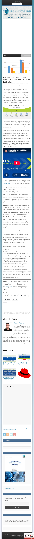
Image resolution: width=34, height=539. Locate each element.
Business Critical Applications (13, 312)
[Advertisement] (17, 36)
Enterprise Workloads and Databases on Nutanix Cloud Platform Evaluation (9, 378)
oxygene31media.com (19, 536)
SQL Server (27, 313)
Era (7, 313)
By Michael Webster (17, 17)
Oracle (13, 313)
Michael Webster (10, 83)
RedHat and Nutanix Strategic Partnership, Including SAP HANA (24, 380)
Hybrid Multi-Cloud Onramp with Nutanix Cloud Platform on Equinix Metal (24, 363)
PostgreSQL (18, 313)
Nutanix (17, 85)
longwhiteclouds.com (11, 283)
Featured (14, 85)
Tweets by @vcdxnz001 (9, 488)
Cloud (10, 85)
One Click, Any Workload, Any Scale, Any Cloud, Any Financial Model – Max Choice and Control (9, 364)
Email (6, 500)
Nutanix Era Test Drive (8, 183)
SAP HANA (22, 313)
